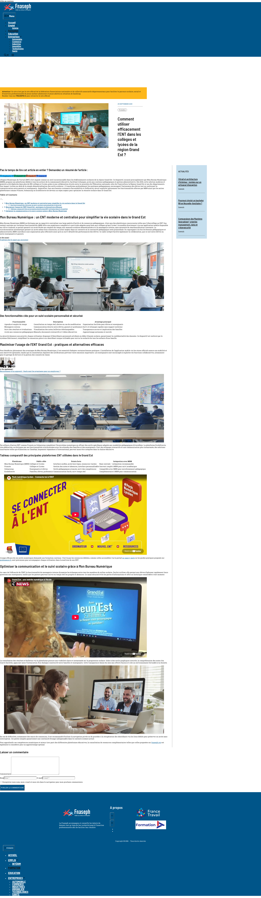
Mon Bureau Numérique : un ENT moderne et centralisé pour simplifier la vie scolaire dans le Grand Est (45, 203)
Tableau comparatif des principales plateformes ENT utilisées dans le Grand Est (39, 209)
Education (13, 33)
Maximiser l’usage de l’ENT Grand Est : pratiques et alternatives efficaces (34, 207)
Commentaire (5, 774)
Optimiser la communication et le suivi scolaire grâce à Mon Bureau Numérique (36, 211)
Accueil (11, 22)
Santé (14, 51)
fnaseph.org (156, 742)
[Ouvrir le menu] (112, 816)
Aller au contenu (7, 1)
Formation (13, 30)
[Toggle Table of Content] (1, 199)
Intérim (15, 28)
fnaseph (181, 189)
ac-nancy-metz (128, 558)
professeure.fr (5, 560)
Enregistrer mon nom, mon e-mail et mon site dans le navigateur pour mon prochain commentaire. (42, 782)
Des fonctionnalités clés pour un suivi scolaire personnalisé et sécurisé (36, 205)
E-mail (39, 778)
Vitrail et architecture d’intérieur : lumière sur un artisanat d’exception (189, 182)
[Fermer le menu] (112, 823)
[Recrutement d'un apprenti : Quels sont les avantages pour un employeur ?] (7, 367)
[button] (6, 55)
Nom (2, 778)
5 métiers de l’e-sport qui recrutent (14, 240)
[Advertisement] (130, 72)
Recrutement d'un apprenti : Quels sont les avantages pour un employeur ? (30, 371)
